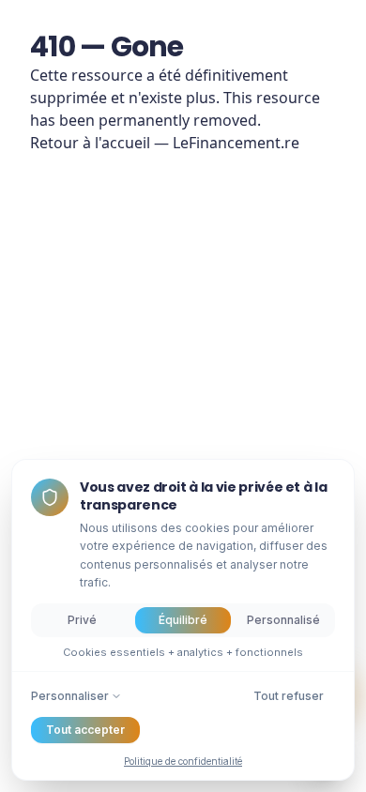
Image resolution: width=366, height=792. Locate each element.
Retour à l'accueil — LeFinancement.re (164, 142)
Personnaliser (70, 696)
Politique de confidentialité (183, 761)
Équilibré (183, 620)
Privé (82, 620)
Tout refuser (288, 696)
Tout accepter (85, 730)
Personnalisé (283, 620)
